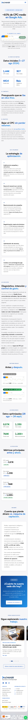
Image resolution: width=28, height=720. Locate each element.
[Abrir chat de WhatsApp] (25, 717)
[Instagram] (9, 683)
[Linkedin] (3, 683)
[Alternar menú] (25, 2)
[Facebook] (6, 683)
